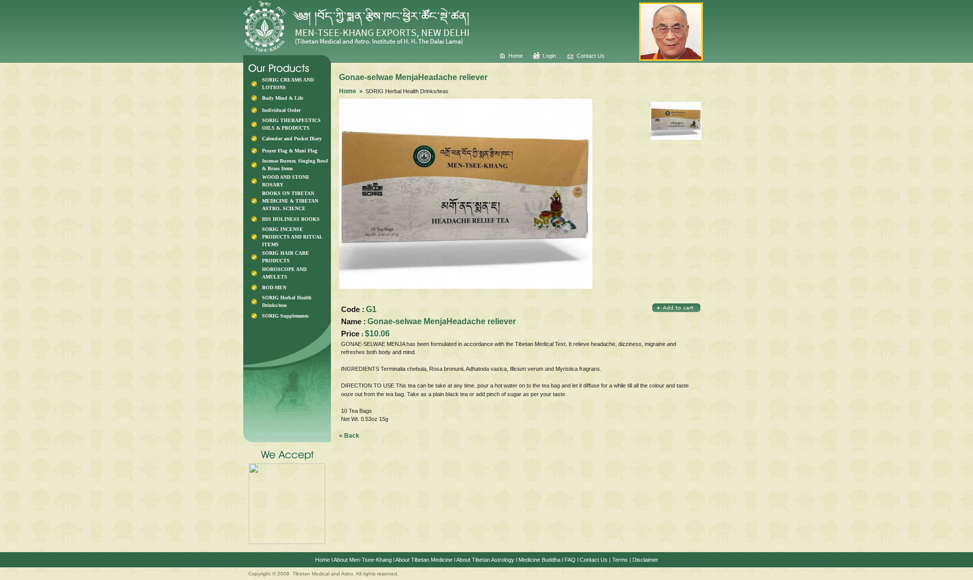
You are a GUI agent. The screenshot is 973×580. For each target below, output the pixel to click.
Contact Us (591, 56)
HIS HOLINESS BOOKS (291, 219)
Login (549, 56)
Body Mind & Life (282, 98)
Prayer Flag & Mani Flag (289, 150)
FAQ (570, 560)
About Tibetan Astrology (485, 560)
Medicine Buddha (539, 560)
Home (515, 56)
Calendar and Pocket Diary (292, 138)
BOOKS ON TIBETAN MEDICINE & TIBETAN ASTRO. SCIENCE (290, 200)
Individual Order (281, 110)
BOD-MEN (274, 287)
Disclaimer (645, 560)
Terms (620, 560)
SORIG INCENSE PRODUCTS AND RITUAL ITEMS (292, 236)
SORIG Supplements (285, 316)
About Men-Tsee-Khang (362, 560)
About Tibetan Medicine (424, 560)
